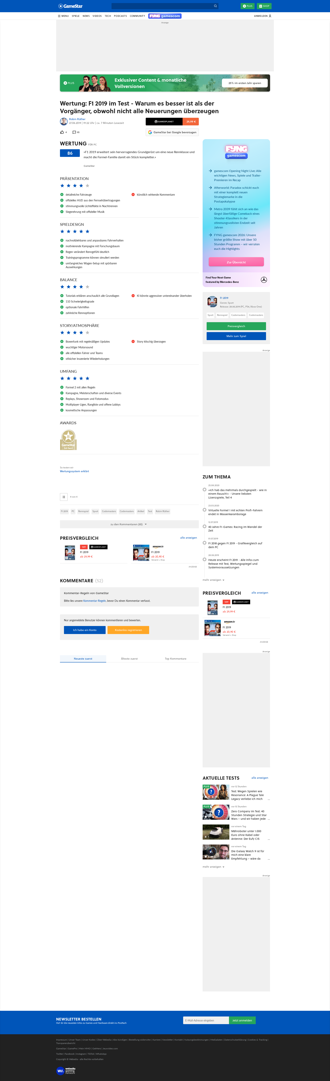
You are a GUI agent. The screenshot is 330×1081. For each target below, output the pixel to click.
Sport (95, 511)
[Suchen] (215, 6)
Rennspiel (83, 511)
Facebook (69, 1053)
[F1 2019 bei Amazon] (141, 553)
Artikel (141, 511)
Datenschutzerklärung (235, 1039)
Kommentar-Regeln (94, 601)
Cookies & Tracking (257, 1039)
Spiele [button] (76, 16)
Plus (249, 6)
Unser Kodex (88, 1039)
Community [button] (137, 16)
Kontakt (179, 1039)
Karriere (156, 1039)
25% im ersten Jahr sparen (245, 83)
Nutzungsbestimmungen (196, 1039)
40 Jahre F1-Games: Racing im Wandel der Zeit (235, 529)
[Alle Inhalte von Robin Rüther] (64, 121)
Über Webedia (104, 1039)
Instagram (81, 1053)
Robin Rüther (77, 119)
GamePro (72, 1048)
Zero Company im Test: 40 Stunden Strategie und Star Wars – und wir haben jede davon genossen (249, 816)
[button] (63, 16)
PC (73, 511)
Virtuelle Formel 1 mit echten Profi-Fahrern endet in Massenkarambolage (235, 512)
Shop (266, 6)
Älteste (129, 659)
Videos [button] (97, 16)
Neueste (83, 659)
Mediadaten (216, 1039)
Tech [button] (108, 16)
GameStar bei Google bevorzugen (175, 132)
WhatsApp (101, 1053)
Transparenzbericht (65, 1043)
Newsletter (167, 1039)
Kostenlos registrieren (128, 630)
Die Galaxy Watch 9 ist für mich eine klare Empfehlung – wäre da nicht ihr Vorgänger (247, 856)
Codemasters (109, 511)
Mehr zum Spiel (236, 336)
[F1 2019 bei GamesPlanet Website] (70, 553)
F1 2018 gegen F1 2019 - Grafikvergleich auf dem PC (235, 545)
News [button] (86, 16)
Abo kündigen (120, 1039)
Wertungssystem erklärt (74, 471)
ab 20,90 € (157, 556)
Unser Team (75, 1039)
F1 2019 (64, 511)
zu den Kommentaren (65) (127, 524)
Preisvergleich (79, 538)
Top (175, 659)
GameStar (61, 1048)
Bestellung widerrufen (140, 1039)
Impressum (61, 1039)
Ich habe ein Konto (84, 630)
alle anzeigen (188, 538)
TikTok (91, 1053)
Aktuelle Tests (221, 778)
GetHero (96, 1048)
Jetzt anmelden (242, 1020)
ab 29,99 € (86, 556)
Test (150, 511)
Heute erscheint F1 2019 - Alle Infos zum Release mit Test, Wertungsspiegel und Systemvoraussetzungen (233, 564)
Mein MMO (85, 1048)
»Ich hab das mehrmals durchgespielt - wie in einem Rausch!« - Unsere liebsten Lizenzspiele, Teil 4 (237, 494)
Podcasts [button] (120, 16)
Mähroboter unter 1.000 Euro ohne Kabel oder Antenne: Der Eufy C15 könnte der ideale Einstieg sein (248, 838)
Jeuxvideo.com (110, 1048)
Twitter (59, 1053)
